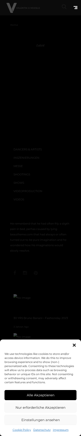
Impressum (61, 429)
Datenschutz (42, 429)
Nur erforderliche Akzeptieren (40, 407)
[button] (74, 345)
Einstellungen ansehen (40, 420)
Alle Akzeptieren (40, 395)
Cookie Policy (22, 429)
